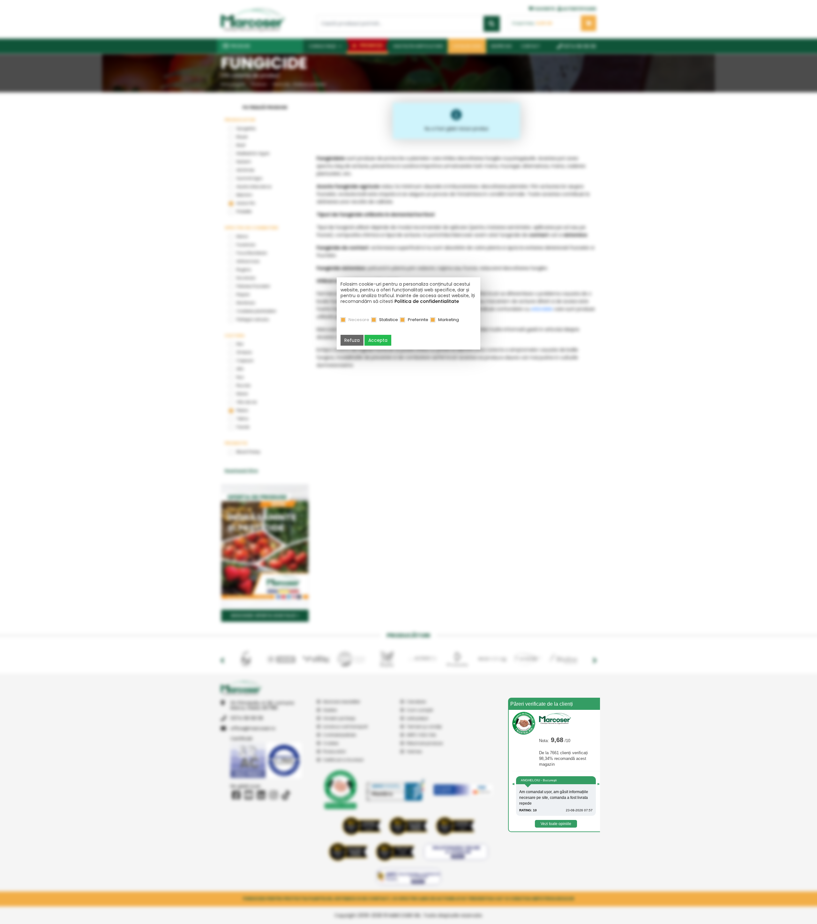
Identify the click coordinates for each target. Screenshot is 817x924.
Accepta (377, 340)
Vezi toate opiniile (556, 824)
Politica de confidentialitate (426, 301)
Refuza (352, 340)
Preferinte (418, 320)
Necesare (359, 320)
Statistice (388, 320)
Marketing (448, 320)
